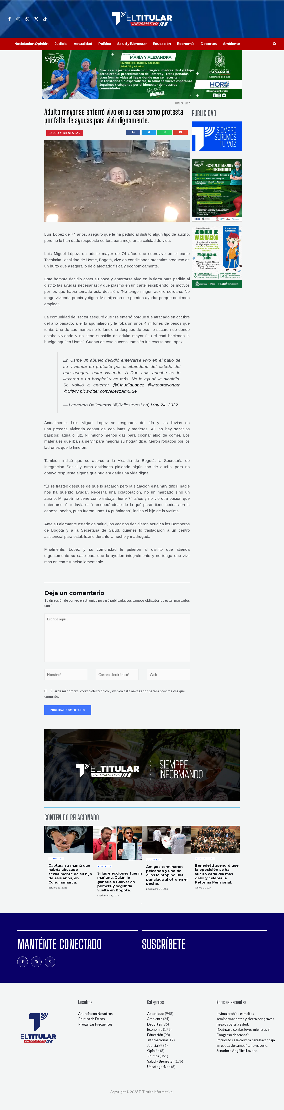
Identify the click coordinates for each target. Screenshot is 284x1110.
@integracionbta (164, 384)
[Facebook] (9, 19)
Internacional (157, 1040)
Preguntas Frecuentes (95, 1024)
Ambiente (154, 1019)
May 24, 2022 (164, 404)
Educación (155, 1035)
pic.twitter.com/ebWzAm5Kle (108, 391)
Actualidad (155, 1013)
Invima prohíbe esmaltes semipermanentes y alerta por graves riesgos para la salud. (245, 1018)
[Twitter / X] (36, 19)
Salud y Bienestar (160, 1061)
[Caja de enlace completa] (68, 859)
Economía (154, 1029)
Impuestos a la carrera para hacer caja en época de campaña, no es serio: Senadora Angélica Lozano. (245, 1045)
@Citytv (71, 391)
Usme (91, 260)
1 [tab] (142, 903)
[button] (275, 44)
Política (153, 1056)
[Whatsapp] (27, 19)
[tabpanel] (68, 859)
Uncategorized (158, 1066)
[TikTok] (45, 19)
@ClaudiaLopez (128, 384)
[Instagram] (18, 19)
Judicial (153, 1045)
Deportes (154, 1024)
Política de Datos (91, 1019)
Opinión (153, 1050)
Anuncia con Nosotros (95, 1013)
